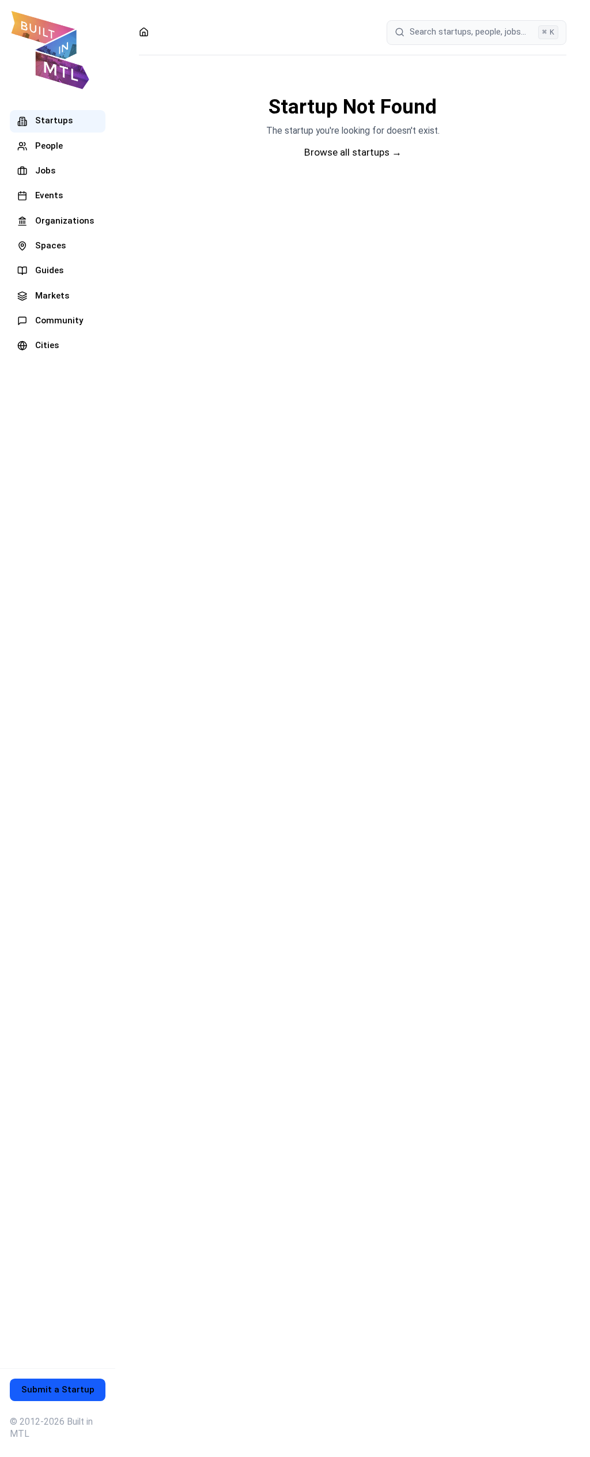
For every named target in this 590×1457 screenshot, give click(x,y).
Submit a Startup (57, 1389)
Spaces (50, 245)
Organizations (64, 221)
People (49, 146)
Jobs (45, 170)
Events (49, 195)
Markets (52, 295)
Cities (47, 345)
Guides (49, 270)
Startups (54, 120)
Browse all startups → (353, 152)
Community (59, 320)
